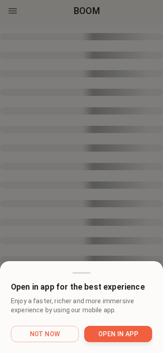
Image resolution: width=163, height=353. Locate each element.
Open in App (118, 334)
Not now (45, 334)
